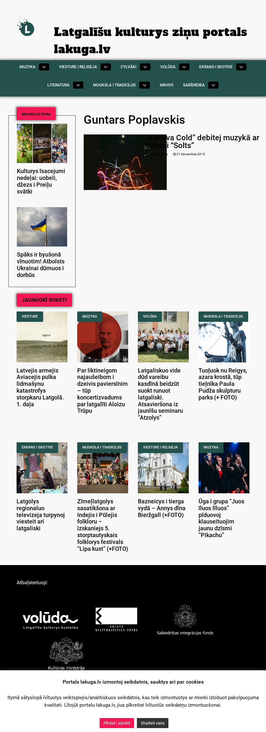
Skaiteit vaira (152, 723)
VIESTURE (30, 316)
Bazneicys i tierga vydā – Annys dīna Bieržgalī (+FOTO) (162, 508)
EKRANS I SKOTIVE (37, 447)
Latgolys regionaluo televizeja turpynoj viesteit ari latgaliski (41, 515)
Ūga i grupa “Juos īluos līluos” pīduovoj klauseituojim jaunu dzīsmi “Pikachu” (221, 518)
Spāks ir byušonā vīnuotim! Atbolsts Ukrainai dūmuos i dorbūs (41, 264)
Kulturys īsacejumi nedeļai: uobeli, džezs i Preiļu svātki (41, 181)
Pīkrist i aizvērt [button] (116, 723)
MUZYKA (89, 316)
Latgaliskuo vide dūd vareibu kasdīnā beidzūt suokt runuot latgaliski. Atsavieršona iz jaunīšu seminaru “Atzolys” (160, 394)
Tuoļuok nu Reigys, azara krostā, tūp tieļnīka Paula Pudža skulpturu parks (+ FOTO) (223, 384)
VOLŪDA (150, 316)
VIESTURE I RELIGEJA (160, 447)
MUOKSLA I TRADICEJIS (223, 316)
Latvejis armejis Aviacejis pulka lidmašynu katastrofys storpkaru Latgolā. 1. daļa (40, 387)
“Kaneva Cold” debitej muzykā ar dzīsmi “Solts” (202, 141)
